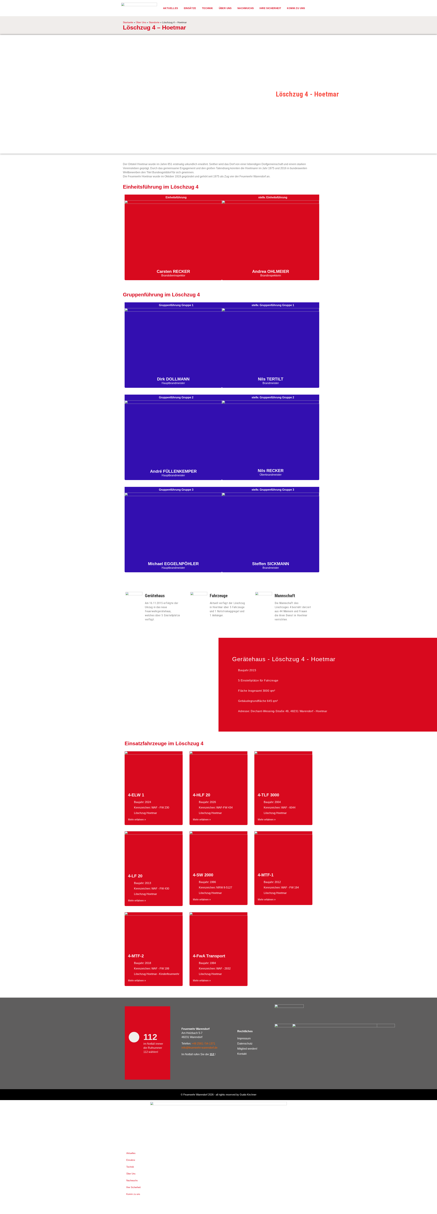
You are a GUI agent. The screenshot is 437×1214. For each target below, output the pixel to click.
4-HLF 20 (201, 795)
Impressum (244, 1038)
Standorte (154, 22)
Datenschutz (244, 1043)
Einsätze (190, 8)
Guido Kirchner (248, 1094)
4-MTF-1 (265, 875)
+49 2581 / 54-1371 (203, 1043)
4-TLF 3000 (268, 795)
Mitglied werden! (247, 1048)
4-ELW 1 (136, 795)
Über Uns (141, 22)
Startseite (128, 22)
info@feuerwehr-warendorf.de (199, 1047)
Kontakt (241, 1053)
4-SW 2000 (203, 875)
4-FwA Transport (209, 956)
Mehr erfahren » (137, 819)
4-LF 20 (135, 876)
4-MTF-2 (136, 956)
